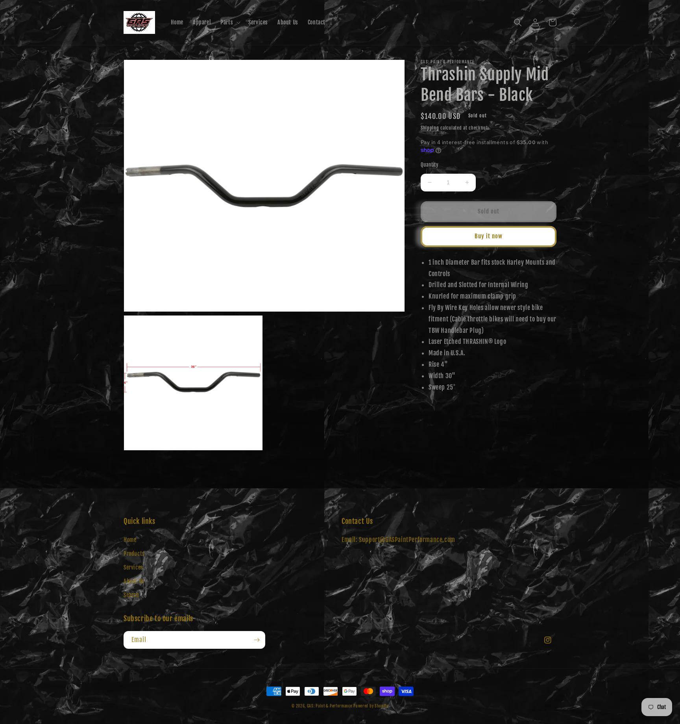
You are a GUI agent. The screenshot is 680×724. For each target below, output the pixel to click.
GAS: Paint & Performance (329, 706)
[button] (230, 22)
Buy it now (489, 236)
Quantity (429, 165)
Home (130, 540)
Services (133, 567)
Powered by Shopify (370, 706)
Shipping (430, 128)
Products (134, 553)
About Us (134, 581)
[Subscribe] (256, 640)
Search (131, 595)
